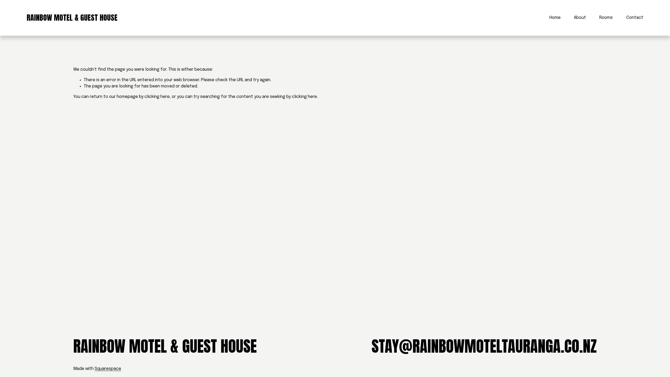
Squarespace (108, 369)
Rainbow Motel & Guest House (72, 17)
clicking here (157, 97)
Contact (634, 17)
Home (555, 17)
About (580, 17)
